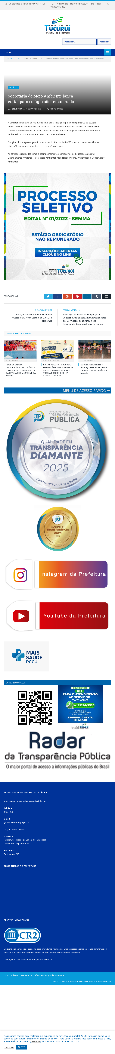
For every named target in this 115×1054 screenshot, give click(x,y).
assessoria (73, 948)
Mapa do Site (59, 981)
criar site (22, 948)
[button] (84, 390)
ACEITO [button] (21, 1047)
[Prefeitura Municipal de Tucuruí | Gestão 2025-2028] (57, 25)
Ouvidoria (8, 854)
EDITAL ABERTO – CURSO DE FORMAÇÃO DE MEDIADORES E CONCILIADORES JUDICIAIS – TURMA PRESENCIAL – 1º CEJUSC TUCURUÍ (58, 370)
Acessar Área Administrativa (80, 981)
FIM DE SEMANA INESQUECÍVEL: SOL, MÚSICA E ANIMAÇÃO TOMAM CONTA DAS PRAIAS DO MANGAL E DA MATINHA (21, 370)
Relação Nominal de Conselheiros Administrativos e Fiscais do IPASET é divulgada (32, 317)
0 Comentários (56, 109)
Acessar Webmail (103, 981)
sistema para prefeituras (40, 948)
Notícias (13, 87)
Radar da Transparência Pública (37, 959)
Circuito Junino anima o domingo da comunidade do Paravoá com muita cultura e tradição (94, 368)
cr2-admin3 (17, 109)
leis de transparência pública (51, 952)
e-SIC (16, 854)
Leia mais (35, 1041)
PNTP (16, 959)
